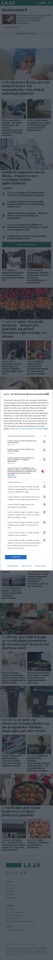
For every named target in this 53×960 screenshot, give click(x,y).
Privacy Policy (40, 566)
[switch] (43, 441)
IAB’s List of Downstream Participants (29, 429)
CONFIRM (15, 557)
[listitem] (26, 436)
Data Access (26, 566)
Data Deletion (12, 566)
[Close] (48, 394)
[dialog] (26, 480)
